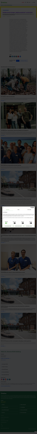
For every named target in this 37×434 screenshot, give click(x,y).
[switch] (14, 223)
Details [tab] (18, 209)
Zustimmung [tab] (7, 209)
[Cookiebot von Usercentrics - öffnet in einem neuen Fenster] (31, 207)
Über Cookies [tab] (29, 209)
